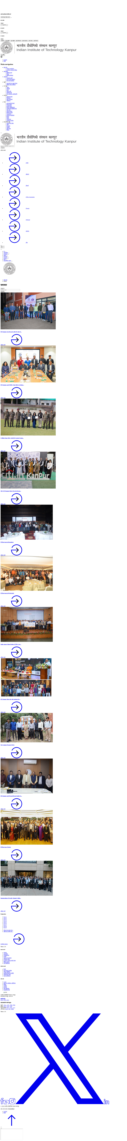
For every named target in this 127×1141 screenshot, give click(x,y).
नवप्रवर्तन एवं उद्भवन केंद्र (11, 83)
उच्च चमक (30, 40)
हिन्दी (5, 61)
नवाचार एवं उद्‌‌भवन (7, 958)
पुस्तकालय (8, 119)
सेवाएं (5, 259)
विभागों (27, 185)
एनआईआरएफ (6, 955)
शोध (27, 242)
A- (1, 1108)
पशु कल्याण (8, 114)
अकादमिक (6, 71)
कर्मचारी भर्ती (9, 92)
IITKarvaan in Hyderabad (7, 593)
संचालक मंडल (9, 96)
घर (4, 251)
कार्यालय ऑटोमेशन (10, 115)
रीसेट (2, 23)
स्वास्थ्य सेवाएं (9, 111)
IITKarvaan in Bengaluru (7, 542)
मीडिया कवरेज (6, 962)
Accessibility (11, 1108)
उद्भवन (5, 255)
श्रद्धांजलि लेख (7, 989)
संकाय (7, 87)
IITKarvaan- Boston (6, 847)
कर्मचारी (8, 88)
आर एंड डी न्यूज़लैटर (10, 79)
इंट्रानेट (5, 987)
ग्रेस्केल (2, 40)
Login (5, 982)
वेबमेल (7, 118)
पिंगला (7, 116)
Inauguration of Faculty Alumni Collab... (11, 898)
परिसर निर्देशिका (7, 972)
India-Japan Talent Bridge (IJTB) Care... (11, 644)
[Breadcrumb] (1, 277)
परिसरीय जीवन (7, 959)
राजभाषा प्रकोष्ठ (9, 120)
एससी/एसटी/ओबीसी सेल (11, 108)
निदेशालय (8, 98)
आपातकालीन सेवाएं (10, 103)
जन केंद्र (5, 256)
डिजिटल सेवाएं (9, 112)
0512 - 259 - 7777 (11, 1007)
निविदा (7, 130)
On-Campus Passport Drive (7, 745)
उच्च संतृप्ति (7, 40)
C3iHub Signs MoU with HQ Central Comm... (12, 438)
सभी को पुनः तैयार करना (5, 17)
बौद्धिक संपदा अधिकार (11, 84)
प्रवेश (27, 163)
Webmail (28, 219)
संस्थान (5, 952)
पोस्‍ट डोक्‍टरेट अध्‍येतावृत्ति (11, 94)
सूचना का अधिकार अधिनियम (10, 983)
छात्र (7, 90)
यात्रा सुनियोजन (7, 976)
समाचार (27, 231)
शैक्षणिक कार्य (9, 72)
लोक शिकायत (6, 988)
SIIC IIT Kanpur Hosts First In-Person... (11, 491)
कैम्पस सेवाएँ (9, 104)
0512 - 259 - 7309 (8, 1006)
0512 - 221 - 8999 (9, 1009)
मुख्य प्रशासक (9, 99)
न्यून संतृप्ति (13, 40)
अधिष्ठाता (8, 100)
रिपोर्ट (5, 969)
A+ (6, 1108)
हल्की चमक (36, 40)
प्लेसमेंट (8, 127)
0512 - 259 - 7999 (8, 1005)
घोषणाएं (27, 174)
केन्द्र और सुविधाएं (10, 80)
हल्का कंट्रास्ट (24, 40)
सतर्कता (5, 985)
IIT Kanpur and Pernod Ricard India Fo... (11, 796)
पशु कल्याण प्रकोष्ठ (8, 970)
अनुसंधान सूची (9, 78)
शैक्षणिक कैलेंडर (9, 75)
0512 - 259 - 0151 (5, 1000)
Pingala (27, 208)
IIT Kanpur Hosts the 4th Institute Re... (10, 699)
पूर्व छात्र (8, 126)
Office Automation (30, 197)
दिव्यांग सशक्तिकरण (10, 107)
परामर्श (5, 956)
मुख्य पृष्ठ (5, 67)
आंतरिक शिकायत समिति (9, 973)
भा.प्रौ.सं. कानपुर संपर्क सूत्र (10, 960)
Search (2, 146)
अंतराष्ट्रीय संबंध (10, 123)
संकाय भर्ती (8, 91)
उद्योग (7, 124)
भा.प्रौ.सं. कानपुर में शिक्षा (11, 70)
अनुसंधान (5, 76)
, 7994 (13, 1005)
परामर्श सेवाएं (9, 106)
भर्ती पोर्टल (8, 128)
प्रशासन (5, 258)
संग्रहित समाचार (4, 944)
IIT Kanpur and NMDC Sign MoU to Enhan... (12, 385)
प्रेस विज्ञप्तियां (7, 963)
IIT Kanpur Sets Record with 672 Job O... (11, 331)
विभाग (7, 74)
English (5, 59)
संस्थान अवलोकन (10, 68)
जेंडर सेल (8, 110)
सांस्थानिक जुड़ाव (7, 260)
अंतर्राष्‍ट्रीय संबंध (7, 974)
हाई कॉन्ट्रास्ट (18, 40)
